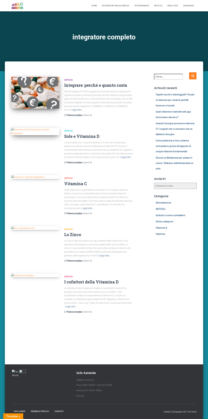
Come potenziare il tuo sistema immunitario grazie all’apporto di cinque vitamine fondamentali (173, 146)
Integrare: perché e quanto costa (95, 85)
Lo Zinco (72, 234)
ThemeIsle (191, 411)
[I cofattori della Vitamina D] (35, 275)
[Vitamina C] (35, 177)
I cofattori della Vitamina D (91, 282)
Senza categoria (164, 221)
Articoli (158, 6)
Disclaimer (19, 411)
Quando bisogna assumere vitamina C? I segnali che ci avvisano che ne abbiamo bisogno (175, 129)
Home (94, 6)
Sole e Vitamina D (81, 136)
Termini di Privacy (40, 411)
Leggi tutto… (77, 109)
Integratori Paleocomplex (115, 6)
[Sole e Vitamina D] (35, 131)
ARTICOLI (68, 80)
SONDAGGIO (188, 6)
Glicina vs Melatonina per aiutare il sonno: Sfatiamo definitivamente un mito (174, 163)
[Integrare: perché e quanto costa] (35, 93)
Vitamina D (161, 228)
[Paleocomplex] (17, 6)
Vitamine (160, 234)
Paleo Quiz (172, 6)
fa (87, 115)
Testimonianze (141, 6)
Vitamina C (75, 183)
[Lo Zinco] (35, 228)
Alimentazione (163, 202)
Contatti (59, 411)
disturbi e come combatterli (170, 215)
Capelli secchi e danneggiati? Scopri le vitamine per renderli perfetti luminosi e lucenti (175, 100)
